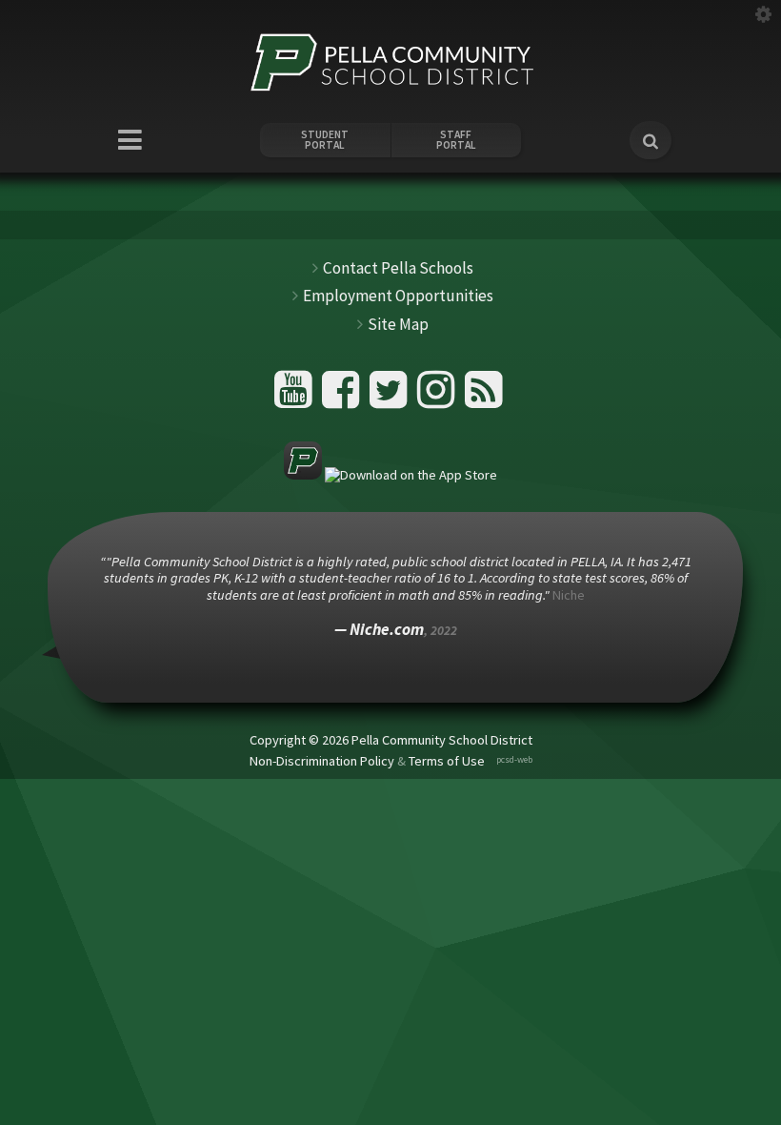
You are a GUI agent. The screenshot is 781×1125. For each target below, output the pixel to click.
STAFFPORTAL (456, 140)
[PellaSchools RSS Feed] (484, 397)
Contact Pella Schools (398, 267)
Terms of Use (447, 760)
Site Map (398, 324)
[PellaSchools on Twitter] (391, 397)
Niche (568, 594)
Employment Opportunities (398, 295)
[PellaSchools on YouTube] (295, 397)
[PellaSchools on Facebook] (343, 397)
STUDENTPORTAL (325, 140)
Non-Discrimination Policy (322, 760)
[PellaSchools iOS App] (390, 474)
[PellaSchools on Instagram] (438, 397)
